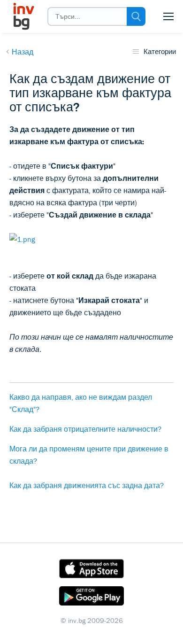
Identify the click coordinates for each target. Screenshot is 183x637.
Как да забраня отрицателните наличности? (85, 429)
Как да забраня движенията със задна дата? (86, 485)
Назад (22, 51)
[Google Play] (91, 597)
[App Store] (91, 570)
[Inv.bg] (23, 16)
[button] (168, 16)
